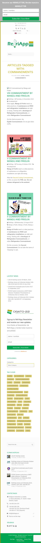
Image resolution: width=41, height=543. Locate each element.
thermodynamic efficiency (15, 427)
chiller (10, 382)
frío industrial (12, 401)
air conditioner (19, 376)
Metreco (25, 408)
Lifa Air (19, 405)
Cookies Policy (20, 540)
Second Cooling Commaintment (23, 177)
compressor (24, 385)
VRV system (20, 430)
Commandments (13, 385)
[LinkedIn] (22, 28)
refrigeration (11, 424)
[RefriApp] (20, 43)
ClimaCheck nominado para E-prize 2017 (20, 286)
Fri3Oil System (19, 398)
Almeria (28, 376)
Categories (10, 362)
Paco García (11, 414)
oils (31, 411)
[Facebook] (20, 28)
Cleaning (17, 382)
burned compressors (22, 379)
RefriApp (11, 99)
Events (10, 398)
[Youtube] (24, 28)
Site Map (12, 539)
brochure (10, 379)
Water (28, 430)
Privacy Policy (27, 539)
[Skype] (16, 28)
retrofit (20, 424)
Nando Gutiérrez (12, 411)
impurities (27, 401)
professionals (12, 417)
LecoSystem (11, 405)
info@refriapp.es (21, 25)
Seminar (27, 424)
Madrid (26, 405)
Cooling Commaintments (15, 392)
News (27, 75)
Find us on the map (14, 516)
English (19, 33)
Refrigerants (11, 421)
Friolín (27, 398)
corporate (11, 395)
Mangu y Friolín (13, 225)
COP (26, 392)
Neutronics (23, 411)
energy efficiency (22, 395)
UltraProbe (11, 430)
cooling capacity (13, 389)
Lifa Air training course (14, 279)
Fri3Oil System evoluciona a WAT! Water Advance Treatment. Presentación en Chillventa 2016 (20, 292)
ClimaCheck (26, 382)
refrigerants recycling (24, 421)
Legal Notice (19, 539)
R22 (20, 417)
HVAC (20, 401)
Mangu (10, 408)
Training (28, 427)
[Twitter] (18, 28)
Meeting (17, 408)
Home (22, 75)
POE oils (20, 414)
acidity (10, 376)
